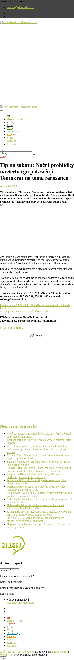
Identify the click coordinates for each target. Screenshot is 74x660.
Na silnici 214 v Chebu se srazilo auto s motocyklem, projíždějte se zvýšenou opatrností (36, 519)
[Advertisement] (37, 67)
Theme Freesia (60, 651)
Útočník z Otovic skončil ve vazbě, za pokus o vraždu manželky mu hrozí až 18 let (36, 488)
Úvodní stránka (15, 119)
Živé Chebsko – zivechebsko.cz (17, 651)
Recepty (11, 134)
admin (3, 186)
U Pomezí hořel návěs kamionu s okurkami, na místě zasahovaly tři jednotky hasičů (35, 507)
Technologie (13, 131)
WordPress (6, 654)
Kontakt (11, 140)
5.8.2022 (12, 186)
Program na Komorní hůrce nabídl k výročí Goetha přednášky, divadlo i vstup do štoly (34, 476)
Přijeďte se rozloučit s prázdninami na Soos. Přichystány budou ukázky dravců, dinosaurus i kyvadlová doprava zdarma (37, 449)
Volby (10, 128)
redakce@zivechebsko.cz (20, 7)
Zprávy (11, 122)
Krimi (10, 125)
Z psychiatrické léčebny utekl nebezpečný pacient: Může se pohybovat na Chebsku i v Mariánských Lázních (39, 469)
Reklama (12, 143)
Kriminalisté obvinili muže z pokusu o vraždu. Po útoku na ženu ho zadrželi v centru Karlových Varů (39, 513)
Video (10, 137)
